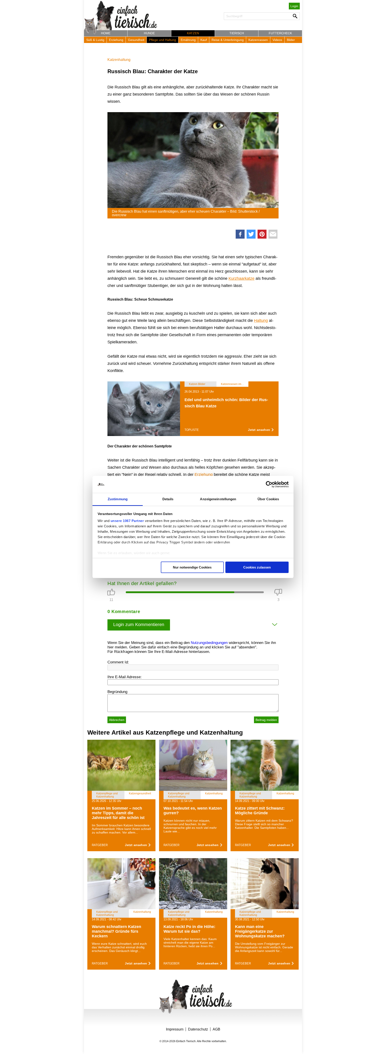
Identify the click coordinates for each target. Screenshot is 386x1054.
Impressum (174, 1029)
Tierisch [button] (236, 33)
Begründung (117, 692)
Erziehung (204, 474)
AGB (216, 1029)
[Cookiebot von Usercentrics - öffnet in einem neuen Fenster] (269, 484)
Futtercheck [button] (280, 33)
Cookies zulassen (257, 567)
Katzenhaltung (118, 60)
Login (294, 6)
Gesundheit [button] (136, 40)
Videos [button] (277, 40)
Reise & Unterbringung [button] (228, 40)
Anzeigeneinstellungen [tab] (218, 499)
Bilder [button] (291, 40)
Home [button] (105, 33)
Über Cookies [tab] (268, 499)
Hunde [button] (149, 33)
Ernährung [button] (188, 40)
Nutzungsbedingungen (209, 643)
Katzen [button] (193, 33)
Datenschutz (198, 1029)
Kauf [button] (203, 40)
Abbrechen (116, 720)
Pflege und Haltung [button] (162, 40)
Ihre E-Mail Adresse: (124, 677)
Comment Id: (118, 662)
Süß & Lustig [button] (95, 40)
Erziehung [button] (116, 40)
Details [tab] (167, 499)
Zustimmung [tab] (118, 499)
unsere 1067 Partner (127, 521)
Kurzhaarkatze (241, 278)
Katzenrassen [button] (258, 40)
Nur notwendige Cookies (192, 567)
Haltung (261, 320)
